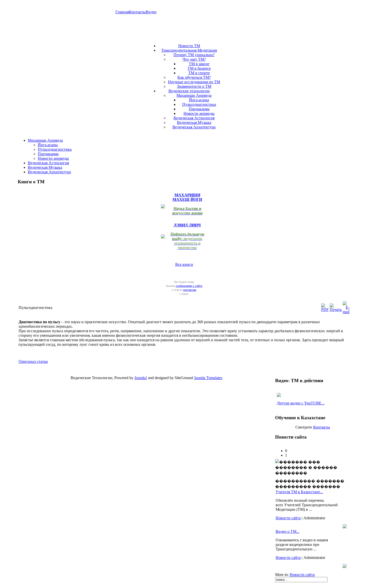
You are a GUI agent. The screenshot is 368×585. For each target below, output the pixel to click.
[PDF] (325, 309)
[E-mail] (346, 312)
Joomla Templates (208, 378)
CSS (161, 383)
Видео (151, 12)
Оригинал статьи (33, 361)
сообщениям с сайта (189, 285)
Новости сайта (288, 518)
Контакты (137, 12)
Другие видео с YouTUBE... (300, 403)
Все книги (184, 264)
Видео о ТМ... (287, 531)
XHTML (143, 383)
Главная (122, 12)
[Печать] (336, 309)
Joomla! (140, 378)
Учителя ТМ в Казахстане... (299, 492)
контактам (189, 289)
